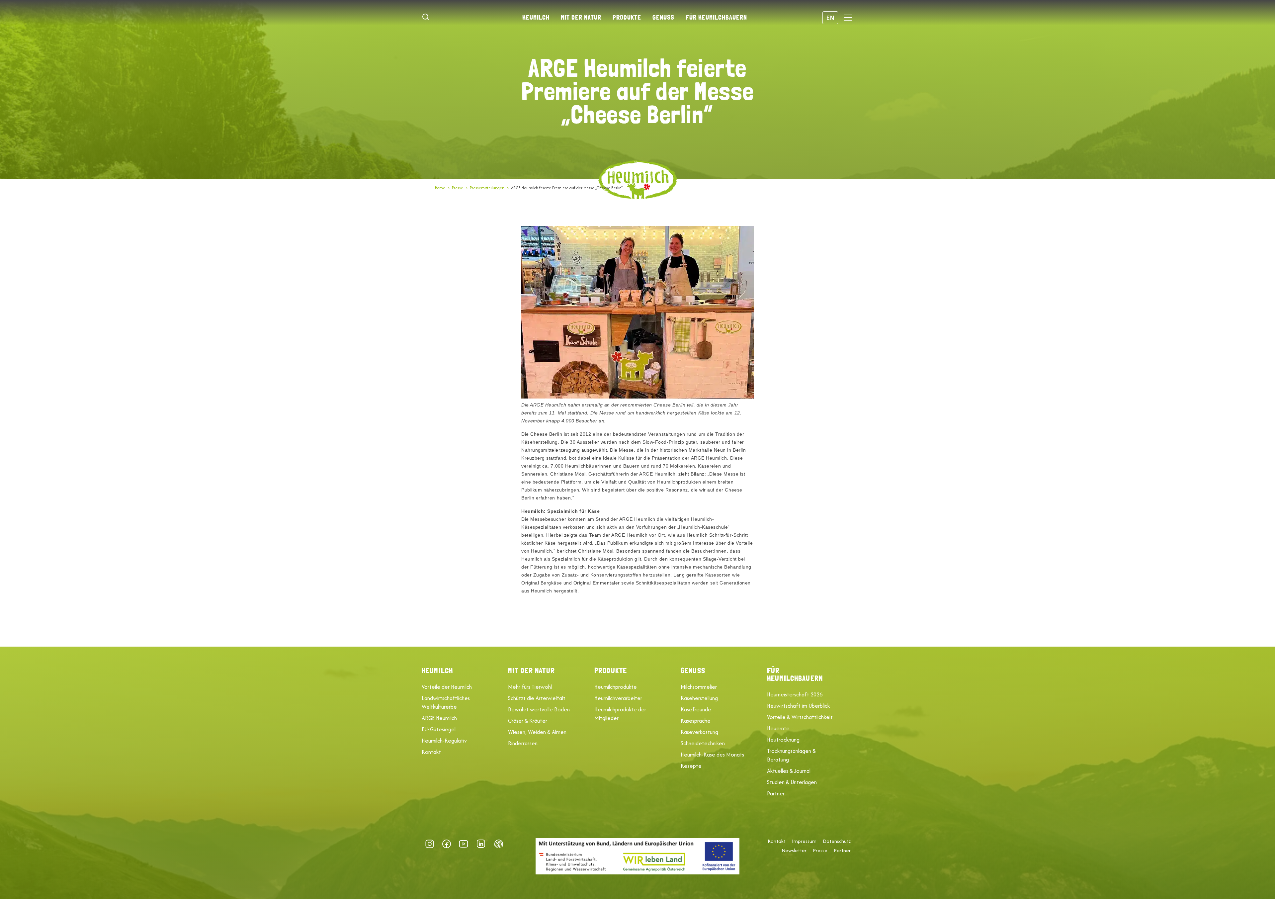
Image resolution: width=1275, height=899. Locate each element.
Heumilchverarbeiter (618, 698)
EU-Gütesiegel (439, 729)
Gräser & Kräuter (527, 721)
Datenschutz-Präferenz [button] (498, 844)
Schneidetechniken (703, 743)
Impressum (804, 841)
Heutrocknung (783, 740)
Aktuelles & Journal (788, 771)
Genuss (663, 17)
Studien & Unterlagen (792, 782)
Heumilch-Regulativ (444, 741)
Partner (776, 793)
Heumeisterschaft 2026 (794, 694)
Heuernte (778, 728)
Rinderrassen (523, 743)
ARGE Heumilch (439, 718)
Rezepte (691, 766)
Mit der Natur (581, 17)
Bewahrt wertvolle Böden (539, 709)
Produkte (627, 17)
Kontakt (431, 752)
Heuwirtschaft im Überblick (798, 706)
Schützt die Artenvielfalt (536, 698)
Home (440, 188)
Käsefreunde (696, 709)
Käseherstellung (699, 698)
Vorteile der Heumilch (447, 687)
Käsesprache (696, 721)
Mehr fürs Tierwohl (530, 687)
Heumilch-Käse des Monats (712, 755)
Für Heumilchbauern (716, 17)
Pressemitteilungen (487, 188)
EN (830, 17)
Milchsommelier (699, 687)
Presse (457, 188)
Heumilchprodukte (615, 687)
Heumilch (536, 17)
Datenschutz (837, 841)
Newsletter (794, 851)
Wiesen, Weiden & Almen (537, 732)
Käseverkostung (699, 732)
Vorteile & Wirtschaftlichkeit (800, 717)
